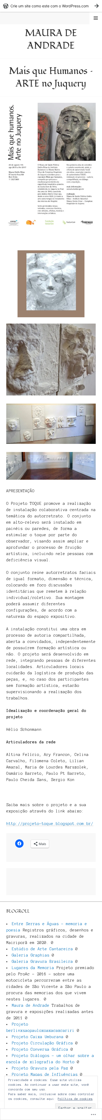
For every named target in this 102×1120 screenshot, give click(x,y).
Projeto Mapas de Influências (45, 1074)
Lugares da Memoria (33, 968)
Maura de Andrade (51, 39)
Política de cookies (75, 1098)
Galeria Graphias (30, 955)
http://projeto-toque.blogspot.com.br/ (49, 824)
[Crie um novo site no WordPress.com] (51, 6)
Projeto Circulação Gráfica (42, 1043)
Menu (95, 18)
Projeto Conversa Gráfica (40, 1049)
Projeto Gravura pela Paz (40, 1068)
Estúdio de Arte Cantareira (42, 949)
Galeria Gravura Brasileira (42, 961)
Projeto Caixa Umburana (38, 1037)
